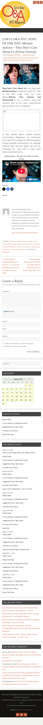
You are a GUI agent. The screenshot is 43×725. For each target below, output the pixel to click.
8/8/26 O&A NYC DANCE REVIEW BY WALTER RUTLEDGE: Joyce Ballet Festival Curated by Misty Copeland (21, 654)
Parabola (21, 710)
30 (32, 400)
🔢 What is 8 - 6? (9, 311)
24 (4, 400)
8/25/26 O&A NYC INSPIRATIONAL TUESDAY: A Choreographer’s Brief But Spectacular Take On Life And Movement (21, 628)
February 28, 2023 (29, 55)
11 (9, 393)
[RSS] (41, 2)
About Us (19, 661)
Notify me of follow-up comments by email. (19, 343)
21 (22, 396)
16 (32, 393)
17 (4, 396)
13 (18, 393)
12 (13, 393)
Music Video (28, 58)
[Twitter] (37, 2)
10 (4, 393)
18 (9, 396)
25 (9, 400)
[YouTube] (34, 2)
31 (4, 404)
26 (13, 400)
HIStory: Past (25, 241)
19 (13, 396)
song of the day (35, 247)
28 (22, 400)
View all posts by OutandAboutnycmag (25, 233)
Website (5, 336)
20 (18, 396)
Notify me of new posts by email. (16, 346)
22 (27, 396)
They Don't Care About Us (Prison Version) (14, 249)
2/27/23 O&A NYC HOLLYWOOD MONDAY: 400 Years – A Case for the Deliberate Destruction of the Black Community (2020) (11, 266)
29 (27, 400)
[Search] (39, 364)
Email (4, 329)
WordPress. (29, 710)
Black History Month (10, 58)
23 (32, 396)
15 (27, 393)
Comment (6, 291)
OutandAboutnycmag (13, 55)
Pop (19, 60)
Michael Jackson (22, 244)
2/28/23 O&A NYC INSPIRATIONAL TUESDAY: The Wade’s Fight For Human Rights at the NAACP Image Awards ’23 (32, 264)
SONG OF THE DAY (26, 60)
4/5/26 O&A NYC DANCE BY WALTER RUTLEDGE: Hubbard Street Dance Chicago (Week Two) (21, 666)
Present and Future (25, 247)
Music (21, 58)
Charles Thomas (7, 673)
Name (5, 321)
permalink (5, 252)
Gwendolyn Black (8, 661)
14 (22, 393)
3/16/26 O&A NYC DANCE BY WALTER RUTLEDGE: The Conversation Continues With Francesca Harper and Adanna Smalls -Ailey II (21, 675)
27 (18, 400)
